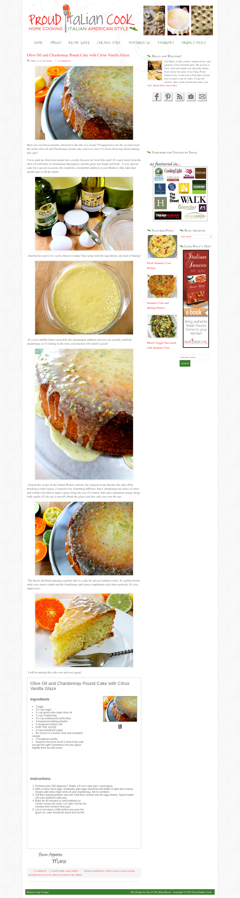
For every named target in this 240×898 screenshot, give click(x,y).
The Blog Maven (162, 892)
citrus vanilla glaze (116, 871)
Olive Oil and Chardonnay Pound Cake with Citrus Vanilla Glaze (78, 55)
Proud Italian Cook (120, 12)
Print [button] (120, 728)
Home (38, 42)
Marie (49, 61)
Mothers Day (35, 875)
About (55, 42)
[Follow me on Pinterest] (167, 100)
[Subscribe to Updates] (179, 100)
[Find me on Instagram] (191, 100)
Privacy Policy (194, 42)
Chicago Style (109, 42)
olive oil (46, 875)
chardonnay (98, 871)
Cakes (68, 871)
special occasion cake (63, 875)
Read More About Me (165, 85)
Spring (75, 871)
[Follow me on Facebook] (156, 100)
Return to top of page (38, 892)
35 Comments (64, 61)
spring (79, 875)
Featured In (139, 42)
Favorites (166, 42)
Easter (131, 871)
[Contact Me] (202, 100)
